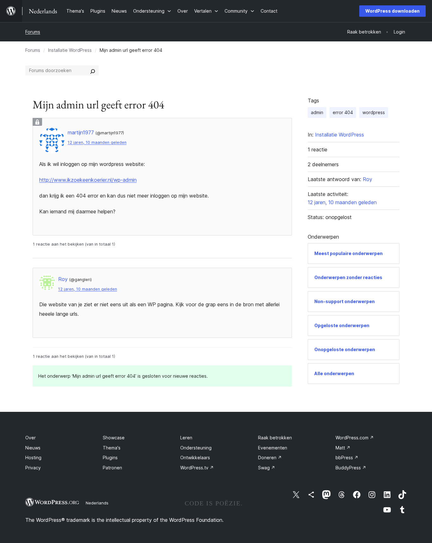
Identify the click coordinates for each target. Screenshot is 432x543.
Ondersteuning (196, 447)
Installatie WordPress (70, 50)
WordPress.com (355, 437)
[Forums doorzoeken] (93, 70)
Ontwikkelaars (195, 457)
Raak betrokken (275, 437)
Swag (266, 467)
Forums (32, 31)
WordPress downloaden (392, 11)
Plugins (110, 457)
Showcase (114, 437)
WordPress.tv (197, 467)
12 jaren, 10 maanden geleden (97, 142)
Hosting (33, 457)
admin (317, 112)
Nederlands (97, 502)
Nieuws (32, 447)
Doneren (270, 457)
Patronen (112, 467)
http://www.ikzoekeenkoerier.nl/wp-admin (88, 180)
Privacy (33, 467)
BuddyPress (351, 467)
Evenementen (272, 447)
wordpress (373, 112)
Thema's (111, 447)
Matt (343, 447)
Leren (186, 437)
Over (30, 437)
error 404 (343, 112)
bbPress (347, 457)
